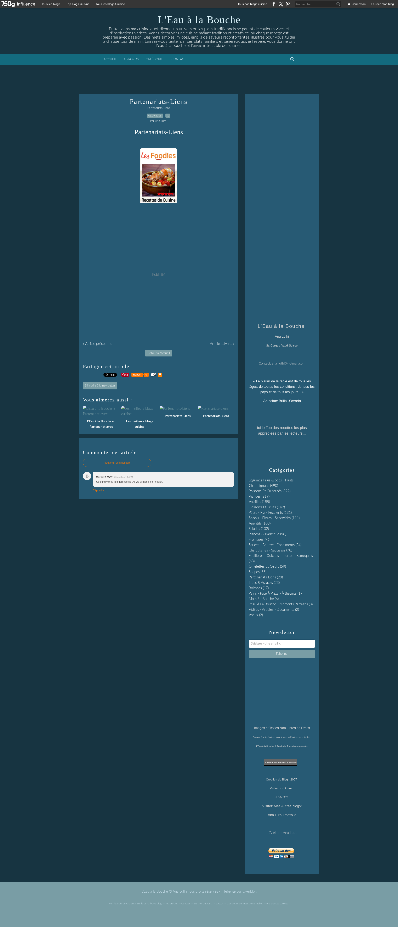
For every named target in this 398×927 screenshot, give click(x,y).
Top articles (171, 903)
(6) (264, 599)
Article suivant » (222, 343)
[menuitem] (110, 59)
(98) (267, 534)
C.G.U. (219, 903)
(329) (269, 491)
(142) (267, 507)
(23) (264, 582)
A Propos (131, 59)
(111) (274, 518)
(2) (274, 609)
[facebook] (274, 4)
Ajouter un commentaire (117, 462)
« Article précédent (97, 343)
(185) (259, 502)
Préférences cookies (277, 903)
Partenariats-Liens (158, 108)
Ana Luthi (131, 903)
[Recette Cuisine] (158, 202)
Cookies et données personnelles (245, 903)
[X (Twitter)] (280, 4)
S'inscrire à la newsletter (100, 385)
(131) (270, 512)
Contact (178, 59)
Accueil (110, 59)
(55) (257, 572)
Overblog (250, 891)
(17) (259, 588)
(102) (259, 529)
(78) (270, 550)
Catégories (155, 59)
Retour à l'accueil (159, 353)
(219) (259, 496)
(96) (259, 539)
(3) (281, 604)
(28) (266, 577)
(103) (260, 523)
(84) (275, 545)
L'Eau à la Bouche (199, 19)
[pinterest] (287, 4)
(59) (267, 566)
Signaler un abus (203, 903)
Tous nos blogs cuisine (252, 4)
